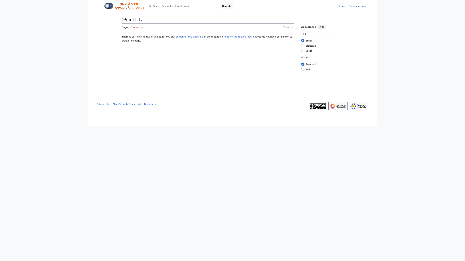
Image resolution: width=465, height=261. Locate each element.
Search (226, 6)
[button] (99, 6)
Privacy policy (104, 104)
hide (322, 27)
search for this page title (189, 36)
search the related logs (238, 36)
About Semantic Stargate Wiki (127, 104)
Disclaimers (150, 104)
